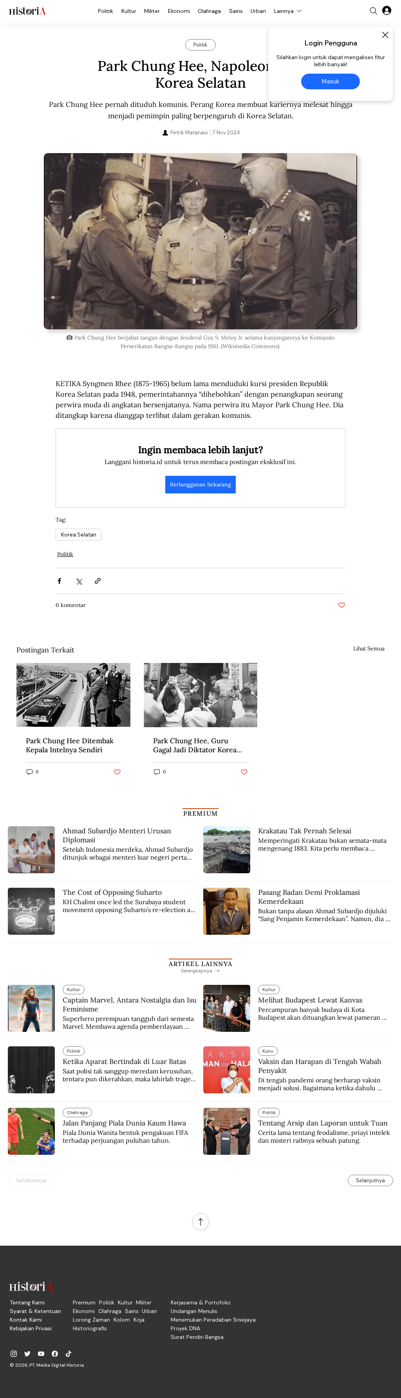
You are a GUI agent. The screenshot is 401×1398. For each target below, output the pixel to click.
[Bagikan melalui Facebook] (59, 581)
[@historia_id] (27, 1354)
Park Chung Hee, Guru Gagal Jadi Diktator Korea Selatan (195, 745)
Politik (65, 554)
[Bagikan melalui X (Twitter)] (78, 581)
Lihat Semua (369, 648)
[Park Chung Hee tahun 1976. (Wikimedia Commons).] (73, 695)
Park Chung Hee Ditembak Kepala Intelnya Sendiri (70, 745)
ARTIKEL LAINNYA (200, 964)
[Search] (373, 11)
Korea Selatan (78, 534)
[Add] (200, 241)
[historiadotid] (14, 1354)
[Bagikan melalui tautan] (97, 581)
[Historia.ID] (27, 11)
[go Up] (200, 1222)
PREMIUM (200, 813)
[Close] (385, 35)
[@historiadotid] (41, 1354)
